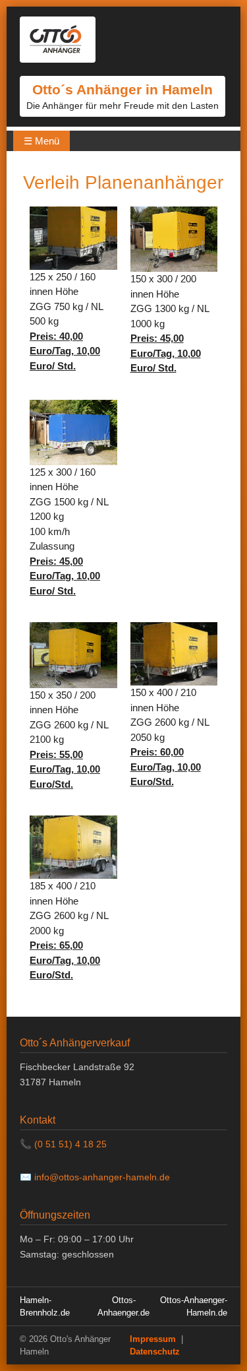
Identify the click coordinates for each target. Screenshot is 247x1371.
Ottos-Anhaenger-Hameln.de (193, 1306)
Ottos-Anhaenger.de (123, 1306)
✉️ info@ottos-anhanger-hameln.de (95, 1177)
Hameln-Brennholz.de (45, 1306)
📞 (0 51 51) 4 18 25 (63, 1144)
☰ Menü (41, 140)
